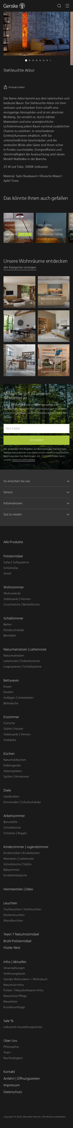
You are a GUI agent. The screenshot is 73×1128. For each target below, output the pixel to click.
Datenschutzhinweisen (23, 459)
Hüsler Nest (12, 948)
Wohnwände (12, 593)
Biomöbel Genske (32, 1116)
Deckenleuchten (14, 915)
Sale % (9, 1021)
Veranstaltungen (14, 968)
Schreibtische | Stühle (18, 864)
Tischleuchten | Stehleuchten (22, 909)
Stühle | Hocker (13, 729)
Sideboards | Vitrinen (17, 599)
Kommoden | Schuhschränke (22, 802)
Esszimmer (11, 717)
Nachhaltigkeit (13, 1058)
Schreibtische (12, 827)
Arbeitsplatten (13, 771)
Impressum (12, 1085)
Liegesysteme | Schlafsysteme (22, 666)
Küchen (9, 754)
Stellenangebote (14, 973)
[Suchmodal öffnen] (59, 6)
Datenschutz (13, 1092)
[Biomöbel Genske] (14, 6)
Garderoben (11, 796)
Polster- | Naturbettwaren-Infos (23, 990)
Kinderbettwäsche (15, 875)
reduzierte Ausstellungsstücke (23, 1027)
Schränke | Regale (15, 833)
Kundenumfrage (14, 1007)
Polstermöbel (13, 556)
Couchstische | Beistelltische (22, 604)
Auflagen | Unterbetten (18, 697)
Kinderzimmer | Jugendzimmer (26, 847)
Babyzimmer (11, 869)
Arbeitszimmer (14, 816)
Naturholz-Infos (14, 985)
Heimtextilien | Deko (18, 889)
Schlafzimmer (13, 618)
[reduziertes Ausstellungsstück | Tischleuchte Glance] (19, 228)
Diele (7, 790)
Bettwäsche (11, 703)
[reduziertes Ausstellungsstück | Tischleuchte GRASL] (51, 228)
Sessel (7, 573)
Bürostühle (11, 822)
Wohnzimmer (14, 587)
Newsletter (11, 1001)
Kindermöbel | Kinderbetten (22, 853)
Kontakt (9, 1072)
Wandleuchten (13, 920)
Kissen (8, 686)
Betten (8, 624)
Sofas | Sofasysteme (16, 562)
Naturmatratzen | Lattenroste (25, 649)
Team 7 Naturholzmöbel (21, 934)
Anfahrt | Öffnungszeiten (22, 1079)
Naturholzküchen (15, 760)
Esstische (9, 723)
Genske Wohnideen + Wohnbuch (25, 979)
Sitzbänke (10, 740)
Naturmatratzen (14, 655)
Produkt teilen (17, 87)
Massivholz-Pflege (15, 996)
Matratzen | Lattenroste (19, 858)
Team (7, 1052)
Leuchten (10, 903)
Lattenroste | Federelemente (22, 661)
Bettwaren (11, 680)
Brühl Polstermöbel (17, 941)
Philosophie (11, 1047)
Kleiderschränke (14, 630)
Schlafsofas (11, 568)
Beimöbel (10, 635)
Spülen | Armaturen (16, 776)
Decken (8, 692)
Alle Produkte (13, 542)
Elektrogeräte (12, 765)
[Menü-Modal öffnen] (67, 6)
